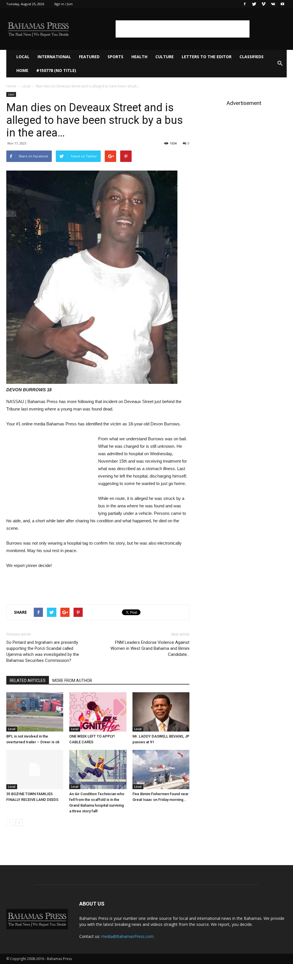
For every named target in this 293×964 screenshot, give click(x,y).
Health (139, 56)
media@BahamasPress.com (127, 936)
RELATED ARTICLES (27, 680)
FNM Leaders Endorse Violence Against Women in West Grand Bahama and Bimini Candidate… (149, 648)
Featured (89, 56)
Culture (164, 56)
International (54, 56)
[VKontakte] (273, 4)
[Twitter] (254, 4)
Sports (115, 56)
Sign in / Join (63, 4)
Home (22, 70)
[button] (280, 64)
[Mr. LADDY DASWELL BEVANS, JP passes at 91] (160, 712)
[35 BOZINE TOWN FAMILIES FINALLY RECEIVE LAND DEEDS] (34, 769)
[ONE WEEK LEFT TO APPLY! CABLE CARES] (97, 712)
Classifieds (251, 56)
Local (22, 56)
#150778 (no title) (56, 70)
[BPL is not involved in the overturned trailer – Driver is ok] (34, 712)
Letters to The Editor (206, 56)
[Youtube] (282, 4)
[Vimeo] (263, 4)
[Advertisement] (183, 29)
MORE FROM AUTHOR (72, 680)
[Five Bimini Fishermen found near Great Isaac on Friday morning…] (160, 769)
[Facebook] (244, 4)
